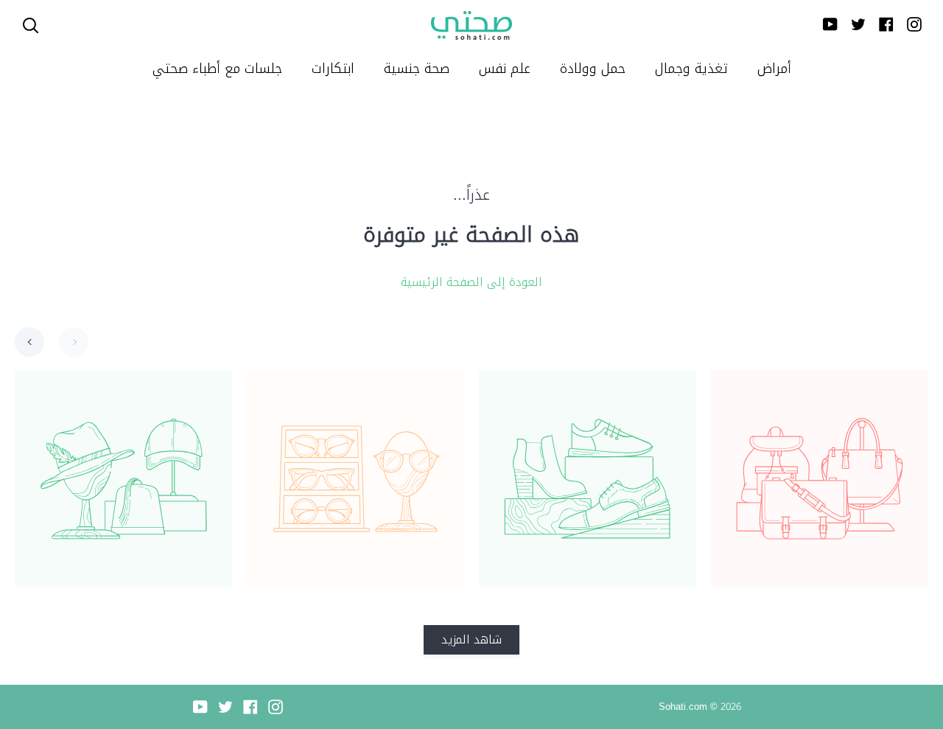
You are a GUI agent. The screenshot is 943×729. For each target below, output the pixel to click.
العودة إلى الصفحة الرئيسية (471, 282)
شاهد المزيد (471, 639)
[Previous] (29, 342)
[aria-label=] (30, 25)
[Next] (73, 342)
